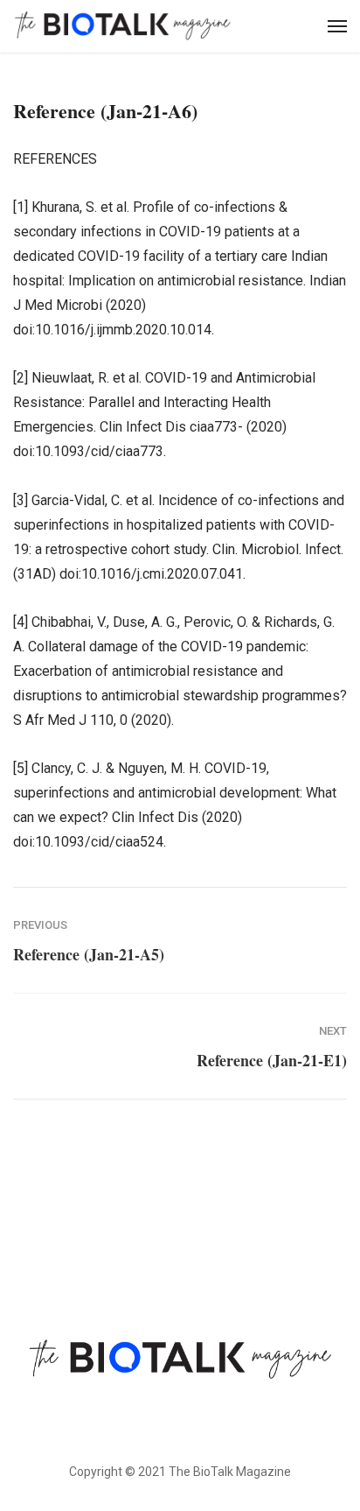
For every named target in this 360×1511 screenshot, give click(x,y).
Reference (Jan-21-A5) (88, 954)
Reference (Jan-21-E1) (272, 1060)
